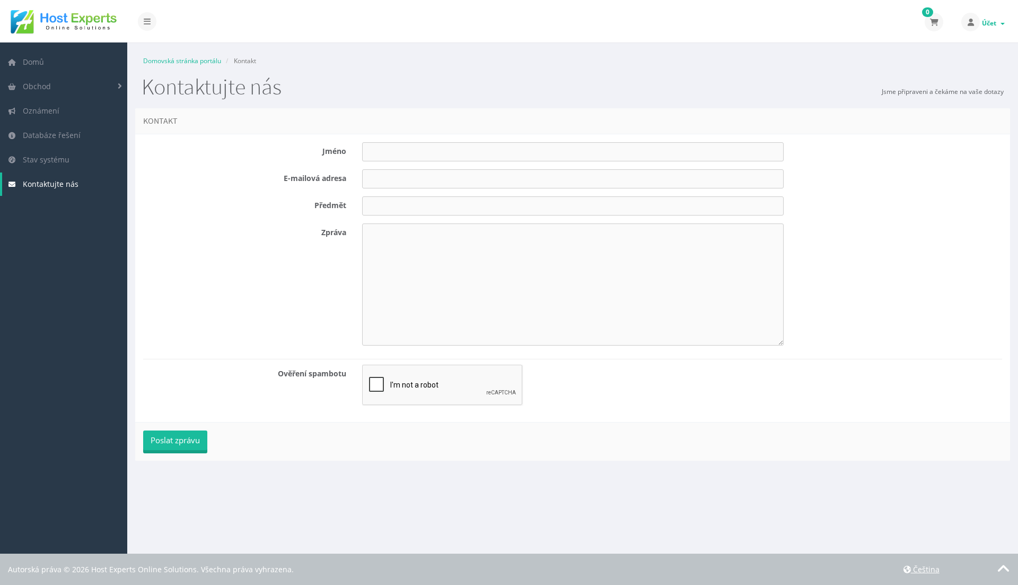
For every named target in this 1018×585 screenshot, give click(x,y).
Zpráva (333, 232)
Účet (990, 23)
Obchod (35, 86)
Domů (31, 62)
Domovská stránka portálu (182, 60)
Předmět (330, 205)
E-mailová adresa (315, 178)
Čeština (925, 569)
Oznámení (39, 111)
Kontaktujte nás (48, 184)
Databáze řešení (50, 135)
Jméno (334, 151)
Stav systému (44, 159)
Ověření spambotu (312, 373)
